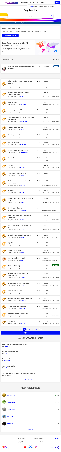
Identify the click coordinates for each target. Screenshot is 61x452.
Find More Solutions (30, 380)
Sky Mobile (30, 10)
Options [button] (55, 59)
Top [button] (57, 439)
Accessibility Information (37, 440)
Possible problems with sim (17, 173)
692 (36, 329)
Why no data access (15, 291)
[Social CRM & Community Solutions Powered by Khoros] (55, 447)
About (42, 3)
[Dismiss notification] (59, 7)
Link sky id (11, 321)
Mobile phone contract (10, 352)
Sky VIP (10, 243)
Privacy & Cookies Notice (24, 440)
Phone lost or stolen (15, 250)
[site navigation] (2, 2)
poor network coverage (16, 127)
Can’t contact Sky (14, 266)
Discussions (24, 3)
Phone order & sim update (17, 306)
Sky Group (20, 442)
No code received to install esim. (19, 235)
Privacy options (21, 438)
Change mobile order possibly (18, 283)
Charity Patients (13, 158)
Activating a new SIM (15, 110)
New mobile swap (8, 359)
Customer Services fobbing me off (14, 344)
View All (30, 429)
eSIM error (11, 102)
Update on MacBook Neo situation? (20, 298)
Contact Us (40, 441)
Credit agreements (14, 135)
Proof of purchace (14, 142)
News (32, 3)
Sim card (11, 165)
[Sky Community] (11, 3)
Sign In (57, 2)
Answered (55, 265)
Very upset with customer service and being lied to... (21, 373)
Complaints (20, 441)
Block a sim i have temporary (18, 314)
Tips (37, 3)
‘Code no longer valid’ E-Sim (18, 150)
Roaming (11, 190)
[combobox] (34, 16)
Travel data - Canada (15, 208)
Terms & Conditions (38, 438)
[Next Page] (40, 329)
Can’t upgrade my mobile (16, 258)
